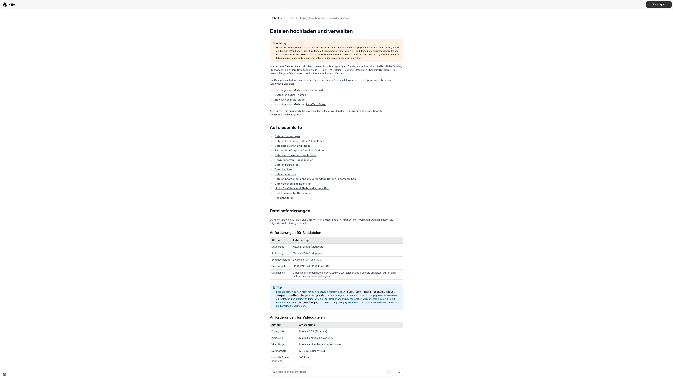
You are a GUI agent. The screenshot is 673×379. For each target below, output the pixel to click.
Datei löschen (283, 169)
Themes (301, 94)
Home (291, 17)
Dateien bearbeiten (287, 164)
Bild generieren (284, 197)
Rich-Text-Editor (316, 104)
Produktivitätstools (339, 17)
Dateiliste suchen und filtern (292, 145)
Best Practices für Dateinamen (293, 193)
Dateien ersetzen (285, 174)
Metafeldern (297, 99)
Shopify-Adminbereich (311, 17)
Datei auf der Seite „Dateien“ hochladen (299, 140)
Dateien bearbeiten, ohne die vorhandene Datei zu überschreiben (315, 178)
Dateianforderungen (287, 136)
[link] (8, 4)
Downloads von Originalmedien (294, 159)
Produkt (318, 90)
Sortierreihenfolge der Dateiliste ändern (299, 150)
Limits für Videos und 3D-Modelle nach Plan (302, 188)
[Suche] (388, 372)
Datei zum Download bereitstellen (296, 155)
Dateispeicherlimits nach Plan (293, 183)
